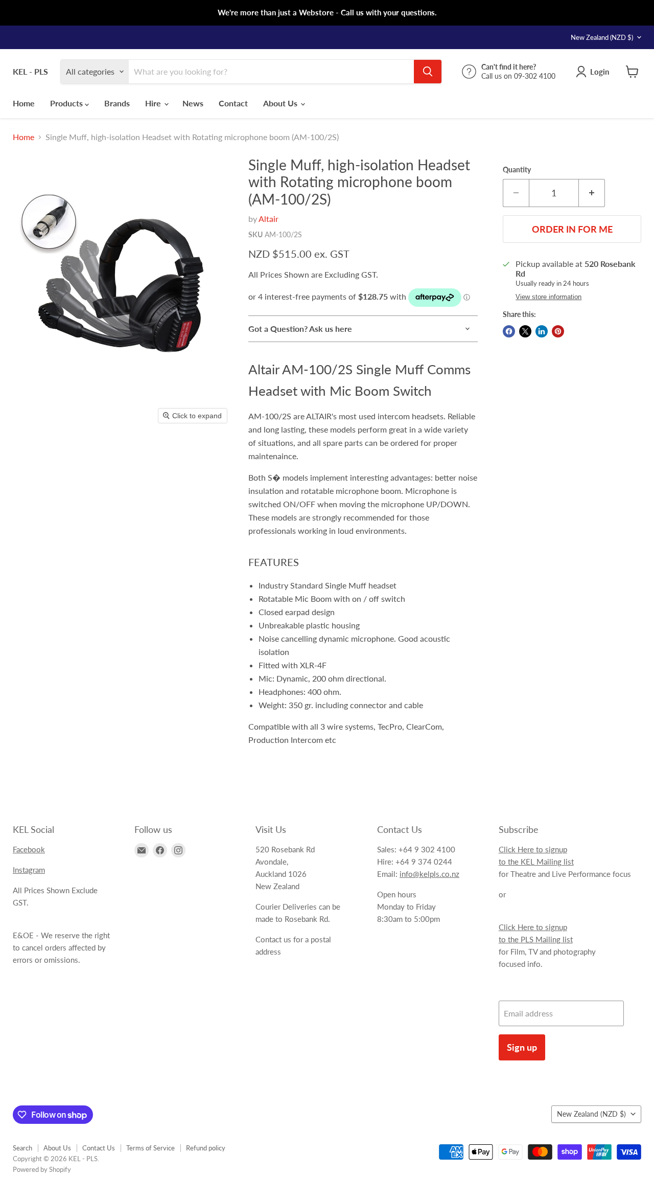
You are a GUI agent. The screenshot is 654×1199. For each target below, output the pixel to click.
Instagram (29, 869)
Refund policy (205, 1148)
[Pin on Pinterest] (558, 331)
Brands (117, 103)
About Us (281, 103)
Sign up (522, 1047)
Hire (154, 103)
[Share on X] (525, 331)
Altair (268, 218)
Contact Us (98, 1148)
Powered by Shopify (42, 1169)
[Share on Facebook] (509, 331)
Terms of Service (150, 1148)
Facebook (29, 849)
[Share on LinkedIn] (541, 331)
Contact (233, 103)
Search (22, 1148)
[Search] (427, 71)
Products (67, 103)
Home (24, 103)
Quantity (517, 170)
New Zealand (602, 37)
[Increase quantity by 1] (592, 193)
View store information (548, 297)
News (192, 103)
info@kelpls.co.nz (429, 873)
